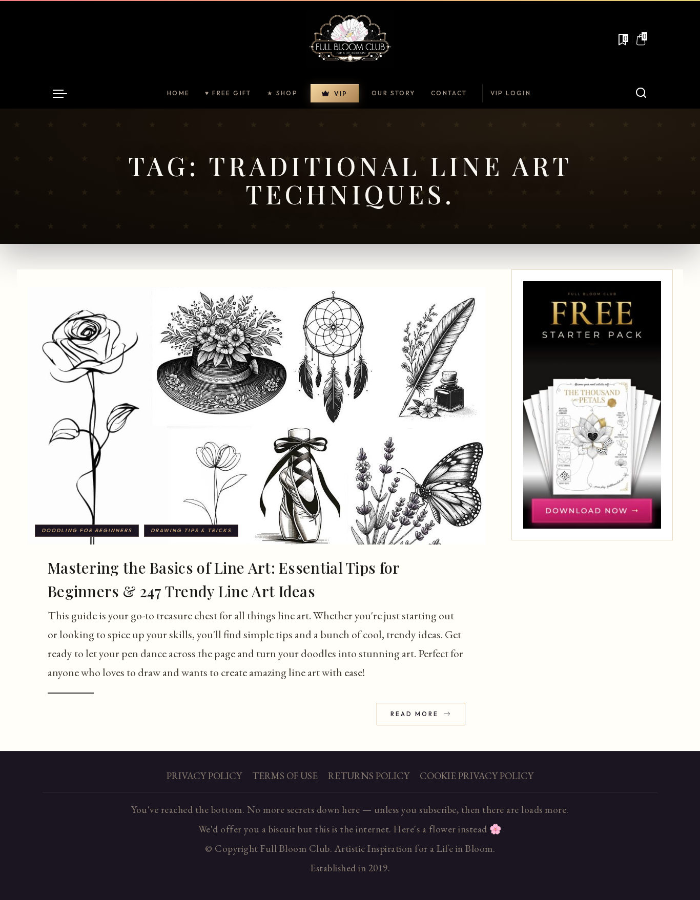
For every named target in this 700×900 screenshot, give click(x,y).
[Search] (641, 93)
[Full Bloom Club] (350, 39)
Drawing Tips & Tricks (191, 530)
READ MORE (415, 714)
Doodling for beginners (87, 530)
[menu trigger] (65, 93)
